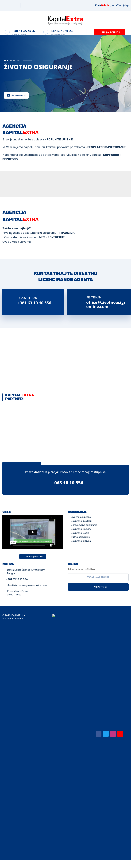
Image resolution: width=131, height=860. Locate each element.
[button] (109, 32)
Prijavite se (100, 586)
